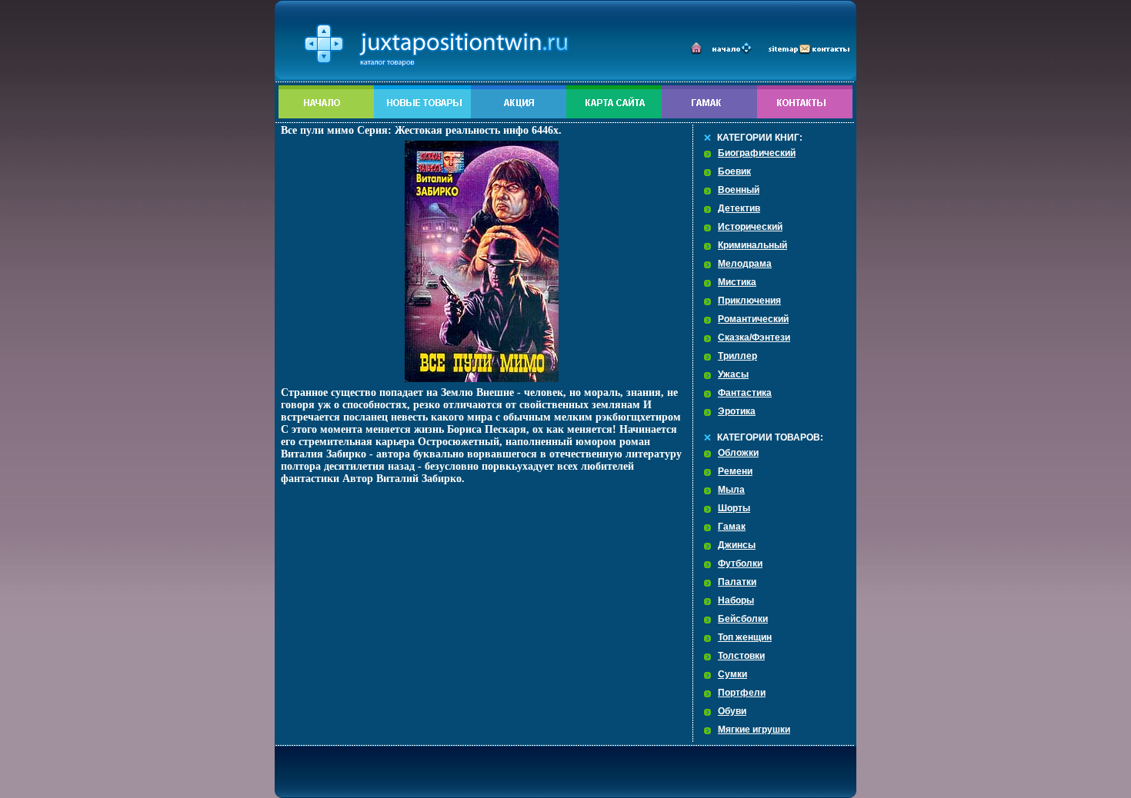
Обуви (732, 711)
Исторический (750, 226)
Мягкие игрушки (754, 729)
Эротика (737, 411)
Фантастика (745, 392)
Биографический (757, 153)
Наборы (736, 600)
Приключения (749, 300)
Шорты (734, 508)
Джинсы (737, 545)
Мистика (737, 282)
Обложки (738, 452)
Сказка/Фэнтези (754, 337)
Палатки (737, 582)
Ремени (735, 471)
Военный (738, 190)
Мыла (731, 489)
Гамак (732, 526)
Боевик (734, 171)
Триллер (737, 356)
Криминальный (752, 245)
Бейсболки (743, 618)
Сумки (732, 674)
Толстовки (741, 655)
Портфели (742, 692)
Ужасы (733, 374)
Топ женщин (745, 637)
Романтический (753, 319)
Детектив (739, 208)
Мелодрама (745, 263)
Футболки (740, 563)
